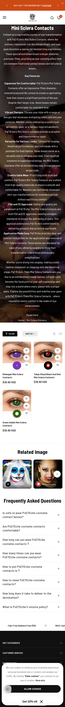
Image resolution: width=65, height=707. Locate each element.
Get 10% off (29, 701)
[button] (7, 5)
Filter (12, 333)
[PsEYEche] (32, 17)
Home (21, 320)
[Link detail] (17, 474)
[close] (62, 3)
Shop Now (48, 5)
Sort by (29, 333)
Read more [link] (32, 315)
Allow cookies (32, 688)
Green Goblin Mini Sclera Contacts (14, 424)
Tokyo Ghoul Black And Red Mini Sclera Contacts (47, 376)
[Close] (41, 701)
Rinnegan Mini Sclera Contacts (13, 376)
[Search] (52, 17)
